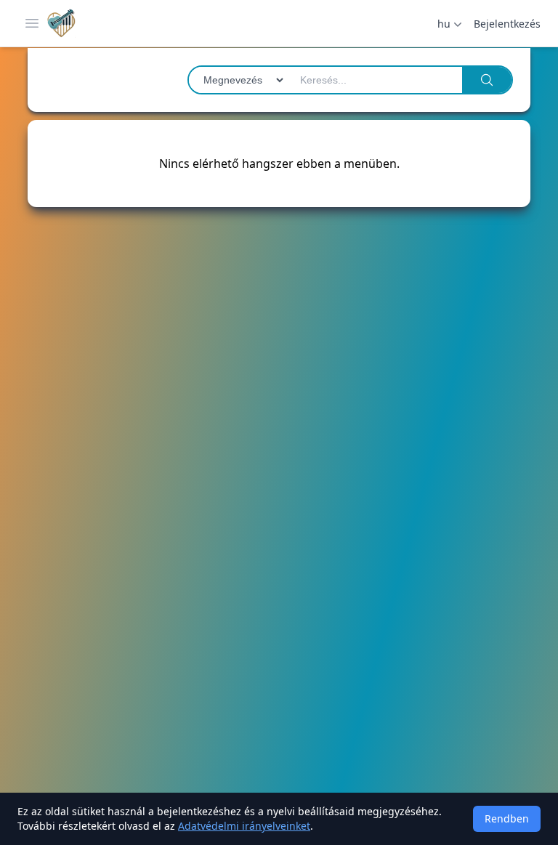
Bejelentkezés (507, 24)
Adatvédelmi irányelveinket (244, 826)
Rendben (507, 818)
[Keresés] (487, 80)
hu (443, 24)
